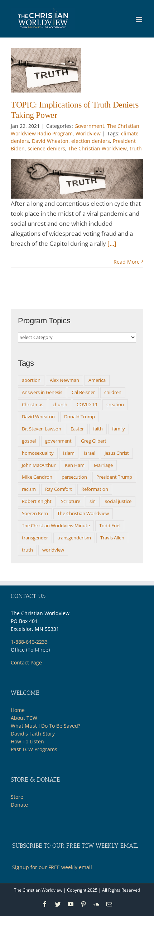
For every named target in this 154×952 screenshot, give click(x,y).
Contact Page (26, 662)
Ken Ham (75, 465)
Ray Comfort (58, 489)
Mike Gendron (37, 477)
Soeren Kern (35, 513)
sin (93, 501)
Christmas (32, 404)
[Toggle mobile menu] (139, 19)
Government (89, 126)
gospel (29, 441)
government (58, 441)
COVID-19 (87, 404)
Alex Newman (64, 380)
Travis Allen (112, 537)
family (118, 428)
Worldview (88, 133)
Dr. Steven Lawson (41, 428)
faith (98, 428)
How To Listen (27, 741)
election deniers (90, 141)
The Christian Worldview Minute (56, 525)
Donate (19, 804)
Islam (68, 453)
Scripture (70, 501)
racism (29, 489)
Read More (127, 261)
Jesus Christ (117, 453)
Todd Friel (109, 525)
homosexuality (38, 453)
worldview (53, 550)
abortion (31, 380)
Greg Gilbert (93, 441)
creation (115, 404)
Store (17, 796)
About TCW (24, 717)
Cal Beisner (83, 392)
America (97, 380)
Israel (89, 453)
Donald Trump (79, 416)
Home (18, 710)
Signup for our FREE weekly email (52, 867)
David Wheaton (50, 141)
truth (136, 148)
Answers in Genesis (42, 392)
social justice (118, 501)
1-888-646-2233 (29, 641)
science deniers (46, 148)
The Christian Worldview (97, 148)
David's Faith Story (33, 733)
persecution (74, 477)
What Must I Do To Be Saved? (45, 725)
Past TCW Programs (34, 749)
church (60, 404)
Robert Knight (37, 501)
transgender (35, 537)
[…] (111, 243)
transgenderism (74, 537)
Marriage (103, 465)
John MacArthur (39, 465)
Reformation (94, 489)
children (112, 392)
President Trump (114, 477)
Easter (77, 428)
